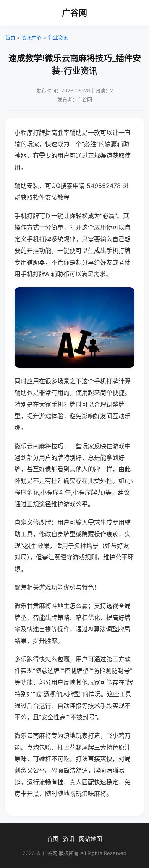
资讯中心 (32, 37)
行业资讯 (58, 37)
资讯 (68, 838)
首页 (10, 37)
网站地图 (90, 838)
